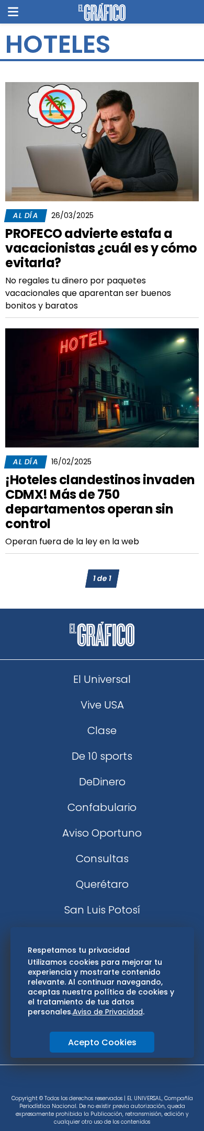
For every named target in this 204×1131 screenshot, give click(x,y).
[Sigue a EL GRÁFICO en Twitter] (98, 1083)
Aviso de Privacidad (108, 1012)
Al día (25, 215)
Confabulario (102, 807)
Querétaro (102, 884)
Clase (102, 730)
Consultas (102, 858)
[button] (13, 12)
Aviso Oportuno (102, 833)
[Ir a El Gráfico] (101, 12)
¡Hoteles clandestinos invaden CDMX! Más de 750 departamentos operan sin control (100, 501)
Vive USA (102, 705)
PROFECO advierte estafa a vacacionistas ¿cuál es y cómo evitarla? (101, 248)
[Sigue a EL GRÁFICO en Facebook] (91, 1083)
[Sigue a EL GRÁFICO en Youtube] (113, 1083)
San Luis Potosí (102, 909)
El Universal (102, 679)
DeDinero (102, 781)
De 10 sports (102, 756)
